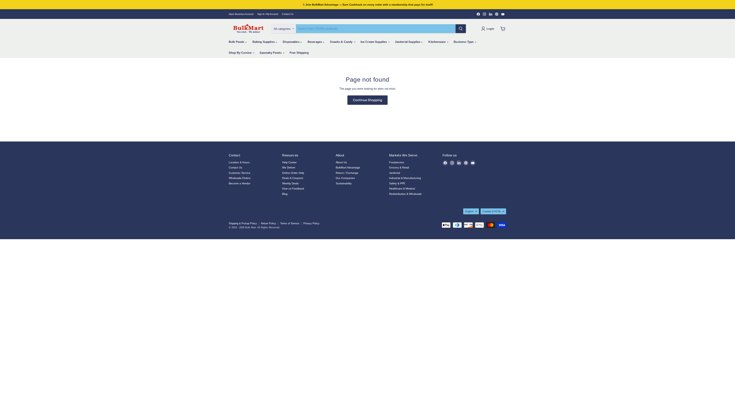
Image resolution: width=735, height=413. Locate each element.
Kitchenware (437, 41)
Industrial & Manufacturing (405, 178)
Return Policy (268, 223)
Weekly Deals (290, 183)
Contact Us (287, 14)
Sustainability (344, 183)
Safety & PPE (397, 183)
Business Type (464, 41)
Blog (284, 193)
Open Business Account (241, 14)
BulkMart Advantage (348, 167)
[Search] (461, 28)
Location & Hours (239, 162)
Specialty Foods (271, 52)
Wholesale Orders (240, 178)
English (469, 211)
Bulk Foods (237, 41)
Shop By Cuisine (240, 52)
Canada (492, 211)
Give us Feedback (293, 188)
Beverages (315, 41)
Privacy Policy (311, 223)
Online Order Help (293, 172)
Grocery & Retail (399, 167)
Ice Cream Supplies (374, 41)
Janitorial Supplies (408, 41)
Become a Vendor (239, 183)
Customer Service (239, 172)
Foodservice (396, 162)
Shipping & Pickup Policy (243, 223)
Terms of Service (289, 223)
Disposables (291, 41)
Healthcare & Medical (402, 188)
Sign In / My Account (267, 14)
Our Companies (345, 178)
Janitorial (394, 172)
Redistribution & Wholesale (405, 193)
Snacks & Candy (341, 41)
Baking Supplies (263, 41)
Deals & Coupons (292, 178)
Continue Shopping (367, 100)
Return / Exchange (347, 172)
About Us (341, 162)
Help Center (289, 162)
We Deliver (288, 167)
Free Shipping (299, 52)
